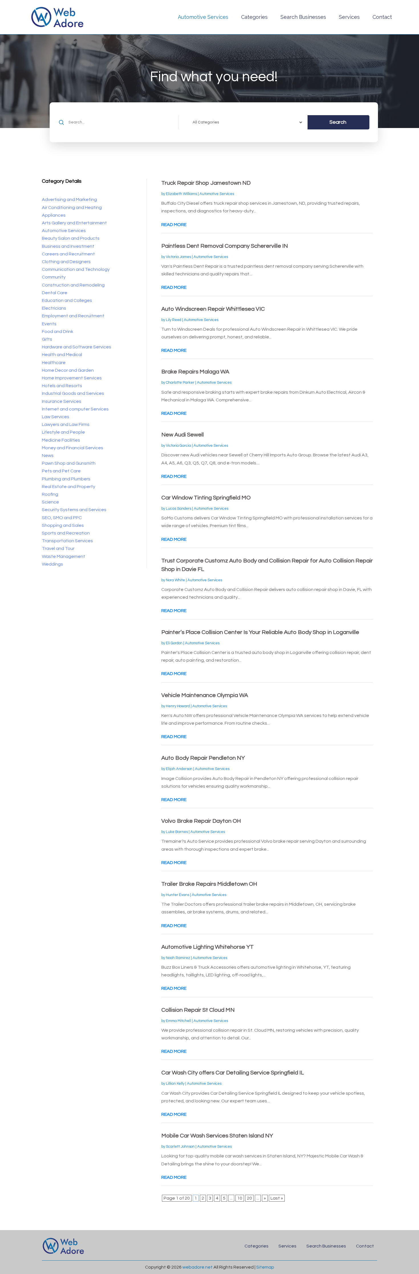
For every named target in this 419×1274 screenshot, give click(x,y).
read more (173, 224)
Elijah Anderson (179, 769)
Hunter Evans (177, 895)
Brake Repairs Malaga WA (195, 372)
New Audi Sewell (182, 435)
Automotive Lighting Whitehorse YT (207, 947)
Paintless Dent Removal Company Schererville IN (224, 246)
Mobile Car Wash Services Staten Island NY (217, 1136)
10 (239, 1198)
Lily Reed (173, 320)
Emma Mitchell (178, 1021)
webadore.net (197, 1267)
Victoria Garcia (178, 446)
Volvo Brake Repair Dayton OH (201, 821)
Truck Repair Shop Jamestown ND (206, 183)
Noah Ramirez (178, 958)
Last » (276, 1198)
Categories (254, 17)
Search (337, 122)
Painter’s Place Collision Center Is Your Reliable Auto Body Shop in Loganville (260, 632)
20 (249, 1198)
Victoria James (178, 257)
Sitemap (265, 1267)
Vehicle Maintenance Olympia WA (204, 695)
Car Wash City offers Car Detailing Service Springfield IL (232, 1073)
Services (349, 17)
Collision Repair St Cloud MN (198, 1010)
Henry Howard (178, 706)
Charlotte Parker (180, 383)
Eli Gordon (174, 643)
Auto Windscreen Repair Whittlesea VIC (213, 309)
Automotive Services (203, 17)
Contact (382, 17)
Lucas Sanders (178, 509)
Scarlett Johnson (180, 1147)
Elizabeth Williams (181, 194)
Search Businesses (303, 17)
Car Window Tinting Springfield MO (206, 498)
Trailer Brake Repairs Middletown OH (209, 884)
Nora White (175, 580)
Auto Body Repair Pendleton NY (203, 758)
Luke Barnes (177, 832)
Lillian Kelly (175, 1084)
